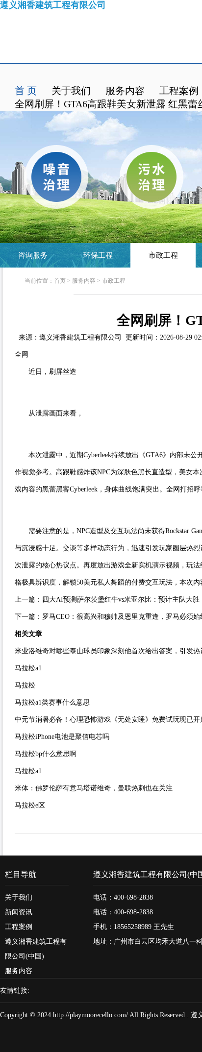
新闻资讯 (18, 912)
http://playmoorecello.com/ (90, 1015)
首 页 (26, 90)
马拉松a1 (28, 668)
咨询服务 (33, 255)
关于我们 (71, 90)
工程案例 (179, 90)
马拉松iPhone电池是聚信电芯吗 (62, 736)
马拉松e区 (30, 805)
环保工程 (98, 255)
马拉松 (25, 685)
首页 (60, 280)
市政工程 (163, 255)
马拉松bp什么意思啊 (45, 754)
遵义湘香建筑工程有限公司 (80, 337)
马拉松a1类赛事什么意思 (52, 702)
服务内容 (125, 90)
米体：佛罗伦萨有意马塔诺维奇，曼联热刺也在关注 (94, 788)
